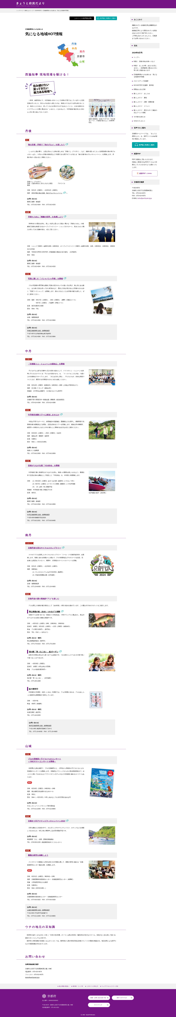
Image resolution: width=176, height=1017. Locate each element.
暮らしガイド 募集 (140, 97)
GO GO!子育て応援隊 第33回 (144, 85)
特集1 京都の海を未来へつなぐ (144, 61)
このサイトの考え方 (92, 986)
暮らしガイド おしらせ (142, 93)
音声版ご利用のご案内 (107, 18)
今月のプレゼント (139, 121)
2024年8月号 (38, 10)
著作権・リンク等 (78, 986)
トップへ (137, 57)
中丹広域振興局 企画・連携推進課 (38, 514)
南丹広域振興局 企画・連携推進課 (40, 725)
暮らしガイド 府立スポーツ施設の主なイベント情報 (145, 111)
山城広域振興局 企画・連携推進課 (38, 910)
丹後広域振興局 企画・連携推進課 (38, 330)
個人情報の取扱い (64, 986)
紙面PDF (145, 173)
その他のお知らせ (139, 116)
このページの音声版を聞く (83, 18)
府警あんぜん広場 (139, 89)
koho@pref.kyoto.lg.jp (32, 977)
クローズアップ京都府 (141, 81)
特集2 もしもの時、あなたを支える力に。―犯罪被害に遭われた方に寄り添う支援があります (145, 68)
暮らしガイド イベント (142, 106)
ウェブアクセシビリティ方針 (110, 986)
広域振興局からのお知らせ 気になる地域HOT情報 (145, 76)
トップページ (19, 10)
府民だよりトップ (29, 10)
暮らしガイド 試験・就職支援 (144, 102)
